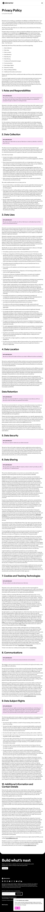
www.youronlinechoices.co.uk (21, 609)
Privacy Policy (29, 645)
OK (17, 908)
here (20, 623)
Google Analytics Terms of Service (23, 620)
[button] (9, 904)
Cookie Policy (33, 647)
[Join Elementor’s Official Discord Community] (9, 881)
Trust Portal (21, 645)
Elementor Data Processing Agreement (22, 116)
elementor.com (23, 33)
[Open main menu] (42, 3)
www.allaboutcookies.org (8, 609)
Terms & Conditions (5, 898)
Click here (5, 868)
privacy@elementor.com (30, 696)
